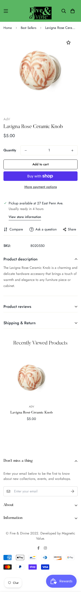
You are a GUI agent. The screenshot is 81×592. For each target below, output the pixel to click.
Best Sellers (28, 27)
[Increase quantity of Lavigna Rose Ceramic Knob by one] (72, 150)
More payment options (40, 186)
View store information (25, 217)
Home (7, 27)
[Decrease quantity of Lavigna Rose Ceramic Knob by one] (26, 150)
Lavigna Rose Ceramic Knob (31, 412)
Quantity (9, 150)
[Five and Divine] (40, 11)
